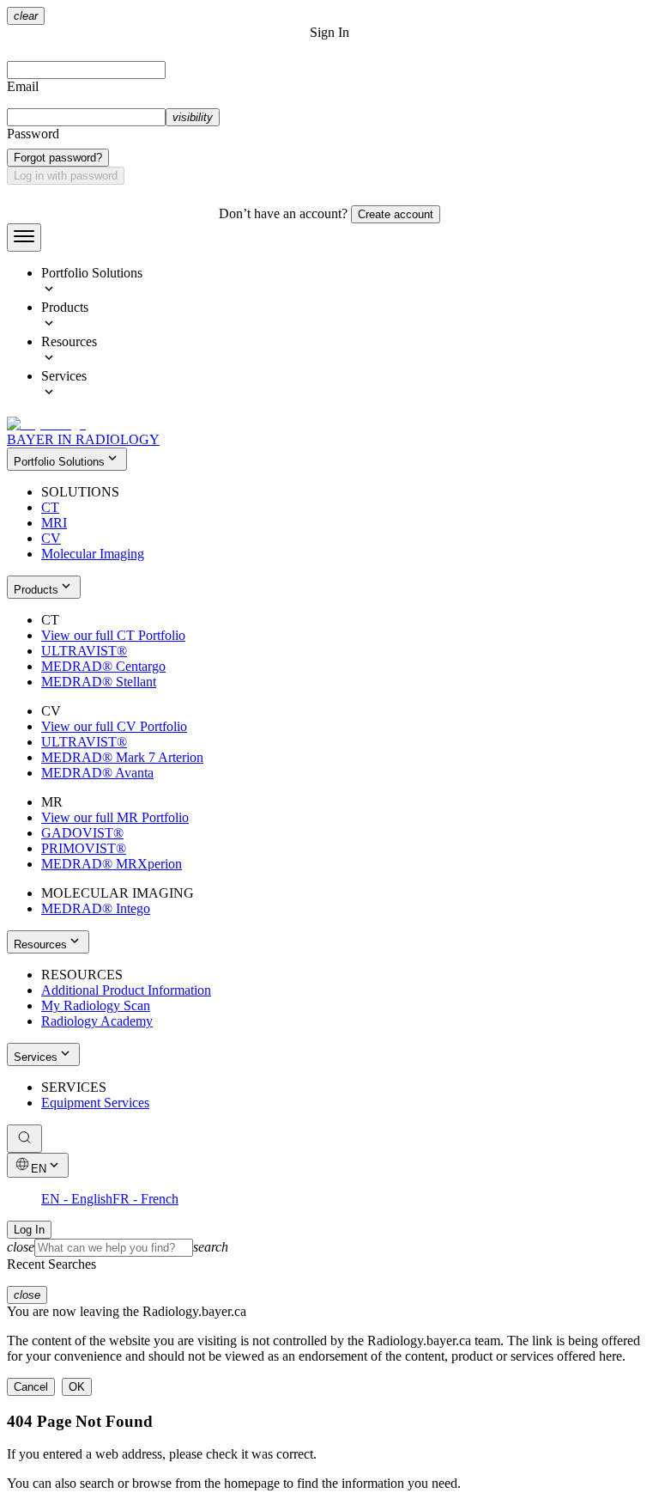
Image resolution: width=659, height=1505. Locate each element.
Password (33, 133)
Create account (395, 214)
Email (23, 86)
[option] (346, 282)
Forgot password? (58, 157)
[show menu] (24, 237)
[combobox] (329, 1248)
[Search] (24, 1138)
